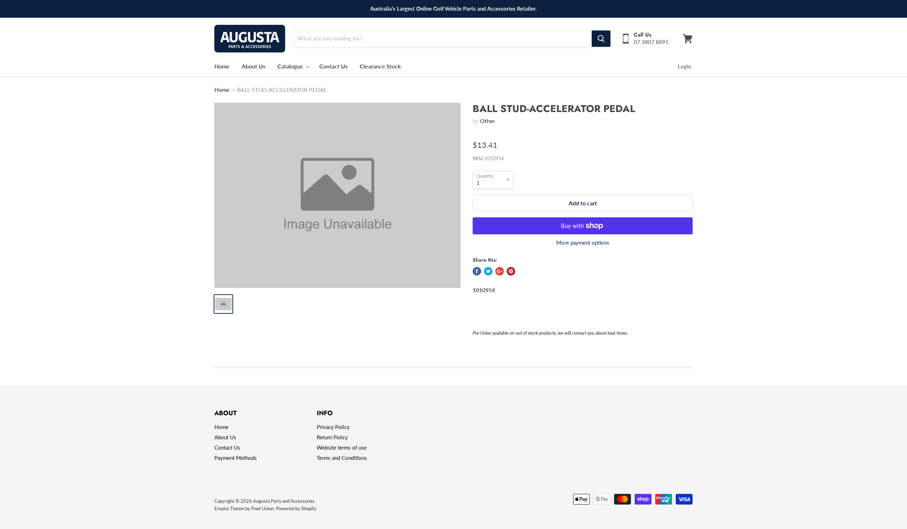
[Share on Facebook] (477, 271)
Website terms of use (342, 447)
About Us (253, 66)
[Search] (601, 38)
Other (487, 120)
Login (684, 66)
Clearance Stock (380, 66)
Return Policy (332, 437)
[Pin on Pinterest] (511, 271)
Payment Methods (235, 458)
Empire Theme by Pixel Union (244, 508)
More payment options (582, 243)
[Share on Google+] (499, 271)
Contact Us (333, 66)
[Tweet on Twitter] (488, 271)
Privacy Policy (333, 427)
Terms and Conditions (342, 458)
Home (222, 66)
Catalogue (290, 66)
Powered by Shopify (296, 508)
